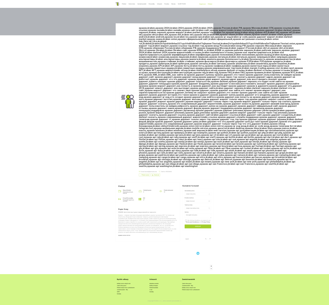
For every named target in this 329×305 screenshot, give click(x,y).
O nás (151, 289)
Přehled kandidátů (154, 287)
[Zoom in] (211, 266)
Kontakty (119, 293)
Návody (173, 4)
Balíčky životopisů (154, 285)
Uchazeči (159, 4)
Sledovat (156, 175)
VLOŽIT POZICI (182, 4)
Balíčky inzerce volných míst (123, 283)
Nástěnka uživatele (154, 283)
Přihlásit (210, 4)
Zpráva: (187, 212)
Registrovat (202, 4)
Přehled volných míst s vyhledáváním (126, 287)
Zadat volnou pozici (121, 285)
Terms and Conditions (192, 222)
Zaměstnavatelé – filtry (122, 289)
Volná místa (132, 4)
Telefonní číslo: (189, 205)
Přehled (124, 4)
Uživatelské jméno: (190, 190)
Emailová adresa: (189, 198)
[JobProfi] (118, 4)
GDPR (118, 291)
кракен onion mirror (124, 235)
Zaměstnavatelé (141, 4)
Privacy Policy (206, 222)
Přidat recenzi (145, 175)
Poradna (166, 4)
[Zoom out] (211, 268)
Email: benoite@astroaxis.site (149, 171)
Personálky (152, 4)
